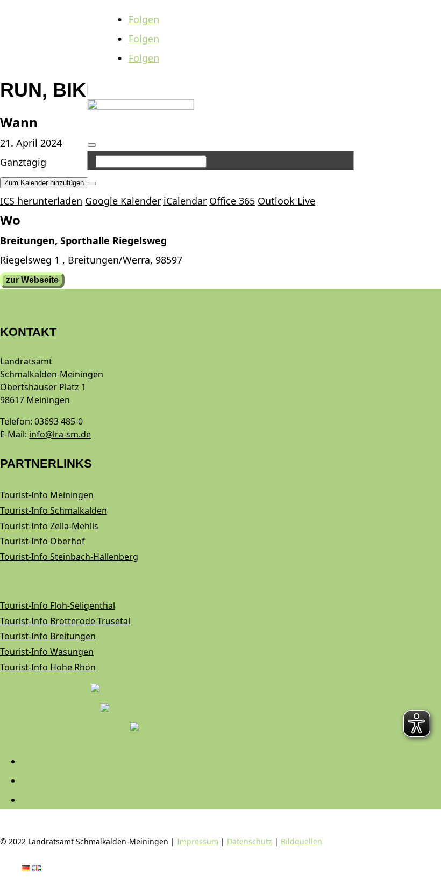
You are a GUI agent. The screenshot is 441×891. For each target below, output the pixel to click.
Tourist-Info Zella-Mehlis (49, 526)
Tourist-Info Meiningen (47, 495)
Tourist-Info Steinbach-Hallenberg (69, 557)
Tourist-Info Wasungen (47, 652)
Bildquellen (301, 841)
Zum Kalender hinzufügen (44, 183)
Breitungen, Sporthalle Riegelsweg (83, 240)
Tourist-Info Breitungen (48, 636)
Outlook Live (286, 200)
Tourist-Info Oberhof (42, 541)
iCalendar (185, 200)
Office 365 (232, 200)
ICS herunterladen (41, 200)
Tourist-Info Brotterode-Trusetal (65, 621)
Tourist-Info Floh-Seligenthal (57, 605)
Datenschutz (249, 841)
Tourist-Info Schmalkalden (53, 510)
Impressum (197, 841)
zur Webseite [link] (32, 279)
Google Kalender (123, 200)
